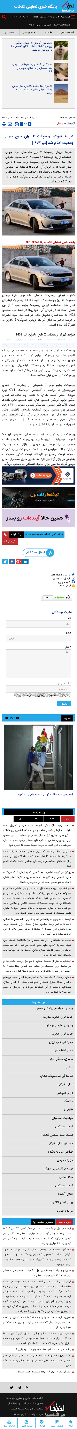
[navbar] (73, 17)
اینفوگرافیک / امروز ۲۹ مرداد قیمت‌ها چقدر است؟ (44, 1372)
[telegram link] (19, 1387)
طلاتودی (67, 1109)
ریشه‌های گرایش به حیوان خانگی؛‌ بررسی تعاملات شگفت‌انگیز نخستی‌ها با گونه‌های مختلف (31, 46)
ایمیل (68, 633)
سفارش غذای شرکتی (60, 1143)
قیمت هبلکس (64, 1126)
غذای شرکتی (65, 1084)
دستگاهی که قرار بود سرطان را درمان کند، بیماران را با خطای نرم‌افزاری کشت (32, 68)
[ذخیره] (17, 124)
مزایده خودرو (65, 1160)
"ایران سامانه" (19, 1414)
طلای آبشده (65, 1193)
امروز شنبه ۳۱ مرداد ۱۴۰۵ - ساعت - (49, 17)
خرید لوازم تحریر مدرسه (58, 1016)
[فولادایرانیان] (38, 475)
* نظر (68, 647)
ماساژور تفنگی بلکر (61, 1059)
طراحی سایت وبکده (60, 1151)
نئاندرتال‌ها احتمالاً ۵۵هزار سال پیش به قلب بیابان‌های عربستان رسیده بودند (32, 89)
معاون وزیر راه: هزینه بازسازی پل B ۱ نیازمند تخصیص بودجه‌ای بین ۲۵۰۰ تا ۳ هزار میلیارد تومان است (37, 1273)
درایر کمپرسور (64, 1092)
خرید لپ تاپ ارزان (61, 1042)
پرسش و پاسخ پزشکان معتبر (55, 1008)
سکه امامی (66, 1177)
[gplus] (19, 561)
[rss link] (27, 1387)
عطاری (69, 1067)
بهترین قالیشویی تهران (58, 1168)
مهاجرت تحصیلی (62, 1118)
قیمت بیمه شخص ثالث (58, 1134)
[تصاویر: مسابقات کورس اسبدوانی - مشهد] (38, 757)
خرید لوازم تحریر (62, 1033)
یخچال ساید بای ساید (59, 1025)
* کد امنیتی (64, 683)
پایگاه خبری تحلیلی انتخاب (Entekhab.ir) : (49, 242)
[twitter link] (11, 1387)
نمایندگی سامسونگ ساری (56, 1075)
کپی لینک (10, 541)
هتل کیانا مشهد (63, 1050)
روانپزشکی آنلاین (62, 1202)
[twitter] (5, 561)
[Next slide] (6, 718)
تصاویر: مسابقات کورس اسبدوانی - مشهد (45, 794)
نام (69, 618)
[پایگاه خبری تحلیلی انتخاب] (68, 6)
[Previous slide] (17, 718)
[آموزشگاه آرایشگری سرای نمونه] (38, 518)
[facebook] (12, 561)
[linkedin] (25, 561)
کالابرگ (68, 1101)
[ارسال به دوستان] (10, 124)
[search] (4, 17)
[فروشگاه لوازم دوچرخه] (38, 497)
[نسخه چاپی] (4, 124)
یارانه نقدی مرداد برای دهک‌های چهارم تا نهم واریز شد (42, 1349)
